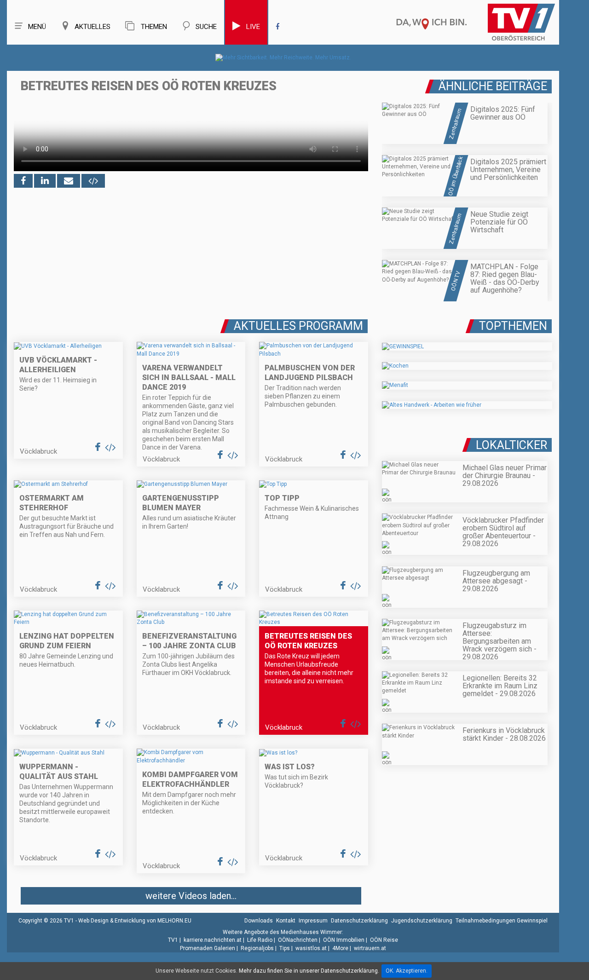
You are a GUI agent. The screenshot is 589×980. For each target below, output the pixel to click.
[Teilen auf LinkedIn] (45, 181)
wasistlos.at (311, 948)
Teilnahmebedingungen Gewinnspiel (502, 920)
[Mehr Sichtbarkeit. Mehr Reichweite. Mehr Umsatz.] (283, 57)
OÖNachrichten (298, 940)
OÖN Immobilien (343, 940)
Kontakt (285, 920)
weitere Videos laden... (191, 895)
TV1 (173, 940)
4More (340, 948)
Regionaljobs (257, 948)
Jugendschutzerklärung (421, 920)
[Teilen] (68, 181)
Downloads (258, 920)
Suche (206, 27)
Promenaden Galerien (207, 948)
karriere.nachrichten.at (213, 940)
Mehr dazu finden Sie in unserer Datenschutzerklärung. (309, 971)
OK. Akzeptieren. (406, 971)
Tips (284, 948)
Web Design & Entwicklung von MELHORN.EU (134, 920)
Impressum (313, 920)
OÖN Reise (384, 940)
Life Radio (259, 940)
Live (253, 27)
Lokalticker (511, 445)
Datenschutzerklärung (359, 920)
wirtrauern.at (370, 948)
